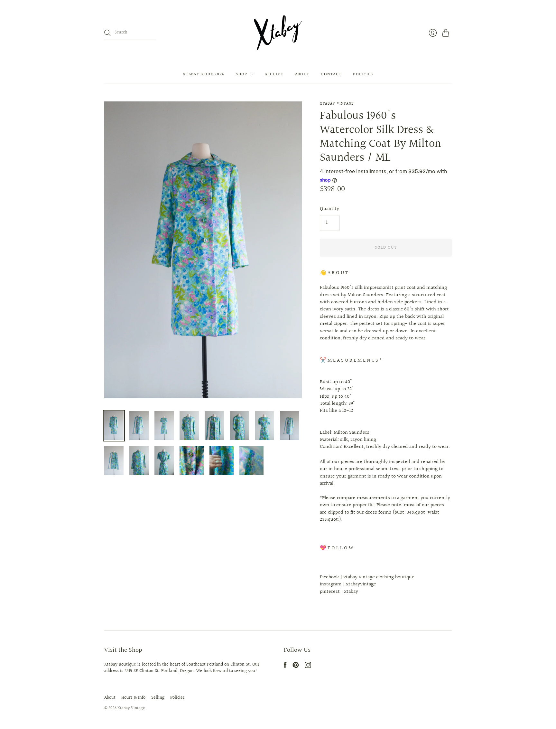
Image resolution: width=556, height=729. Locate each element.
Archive (274, 74)
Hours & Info (133, 697)
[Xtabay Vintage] (278, 32)
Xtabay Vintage (337, 104)
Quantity (329, 209)
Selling (157, 697)
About (302, 74)
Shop (241, 74)
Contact (331, 74)
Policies (363, 74)
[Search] (107, 33)
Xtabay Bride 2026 (203, 74)
